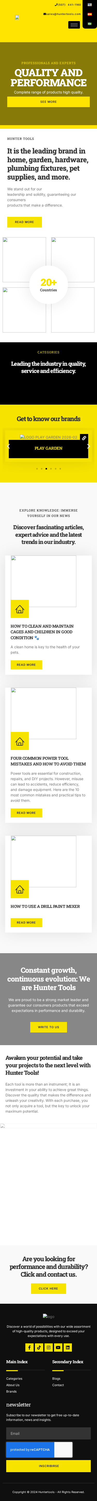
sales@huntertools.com (63, 13)
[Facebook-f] (29, 1347)
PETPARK (49, 448)
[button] (8, 446)
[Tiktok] (39, 1347)
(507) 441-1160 (69, 4)
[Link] (84, 446)
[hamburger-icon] (74, 25)
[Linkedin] (68, 1347)
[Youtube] (58, 1347)
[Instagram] (48, 1347)
